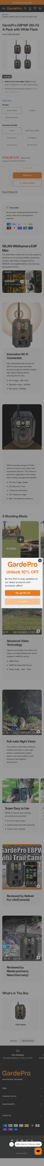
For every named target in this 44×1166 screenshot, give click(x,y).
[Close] (40, 560)
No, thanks (22, 601)
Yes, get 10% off (22, 593)
